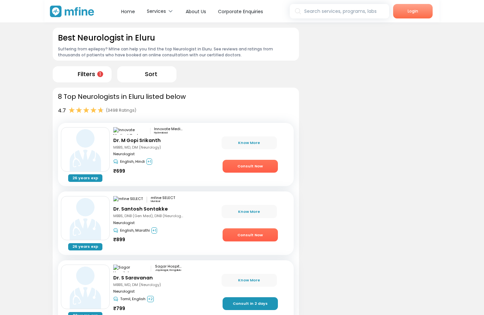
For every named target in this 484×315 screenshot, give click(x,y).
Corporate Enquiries (240, 11)
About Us (196, 11)
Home (128, 11)
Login (413, 11)
